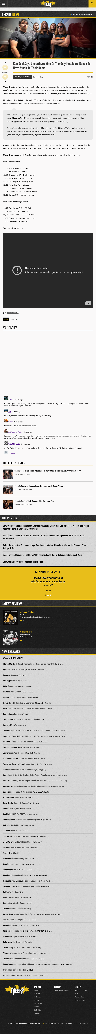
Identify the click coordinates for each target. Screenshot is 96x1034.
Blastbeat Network (81, 1023)
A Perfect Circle (9, 663)
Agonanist (6, 669)
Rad (4, 892)
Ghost (5, 775)
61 (23, 640)
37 (23, 621)
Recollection (7, 903)
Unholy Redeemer (9, 964)
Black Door (7, 708)
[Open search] (92, 3)
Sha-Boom (7, 925)
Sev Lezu (6, 919)
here (83, 148)
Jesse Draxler (8, 803)
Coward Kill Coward (10, 736)
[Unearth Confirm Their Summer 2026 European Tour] (8, 504)
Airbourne (6, 675)
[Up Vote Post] (5, 67)
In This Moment (8, 797)
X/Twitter (37, 1010)
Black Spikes (8, 714)
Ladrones (6, 830)
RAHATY (5, 897)
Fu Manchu (7, 769)
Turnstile (6, 958)
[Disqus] (48, 365)
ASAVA (5, 686)
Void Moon (6, 975)
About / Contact (81, 990)
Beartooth (6, 691)
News (36, 990)
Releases (37, 997)
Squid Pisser (7, 930)
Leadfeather (7, 836)
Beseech (6, 697)
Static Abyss (7, 942)
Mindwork (6, 853)
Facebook (37, 1007)
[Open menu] (3, 3)
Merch (36, 1000)
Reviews (37, 994)
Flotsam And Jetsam (10, 758)
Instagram (38, 1003)
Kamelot (6, 808)
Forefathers (59, 1023)
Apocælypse (7, 680)
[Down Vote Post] (5, 77)
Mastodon (6, 847)
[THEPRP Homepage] (48, 4)
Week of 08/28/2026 (13, 658)
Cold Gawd (7, 725)
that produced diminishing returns (38, 103)
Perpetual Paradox (10, 886)
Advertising (79, 997)
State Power (7, 936)
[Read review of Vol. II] (10, 617)
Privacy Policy (80, 1000)
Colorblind (7, 730)
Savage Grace (8, 914)
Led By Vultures (9, 841)
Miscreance (7, 858)
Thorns (5, 947)
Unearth (14, 319)
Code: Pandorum (9, 719)
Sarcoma (6, 908)
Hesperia (6, 780)
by (38, 77)
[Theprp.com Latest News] (17, 990)
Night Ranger (8, 869)
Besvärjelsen (8, 702)
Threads (37, 1013)
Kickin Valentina (9, 819)
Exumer (6, 752)
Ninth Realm (7, 875)
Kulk (4, 825)
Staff (76, 994)
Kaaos (50, 87)
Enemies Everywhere (11, 747)
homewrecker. (8, 786)
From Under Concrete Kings (13, 764)
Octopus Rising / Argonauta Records (16, 880)
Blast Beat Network (62, 990)
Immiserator (7, 791)
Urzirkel (6, 969)
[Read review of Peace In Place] (10, 637)
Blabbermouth (12, 312)
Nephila (6, 864)
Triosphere (7, 953)
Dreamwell (7, 741)
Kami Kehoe (7, 814)
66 (92, 77)
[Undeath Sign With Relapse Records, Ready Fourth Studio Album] (8, 489)
